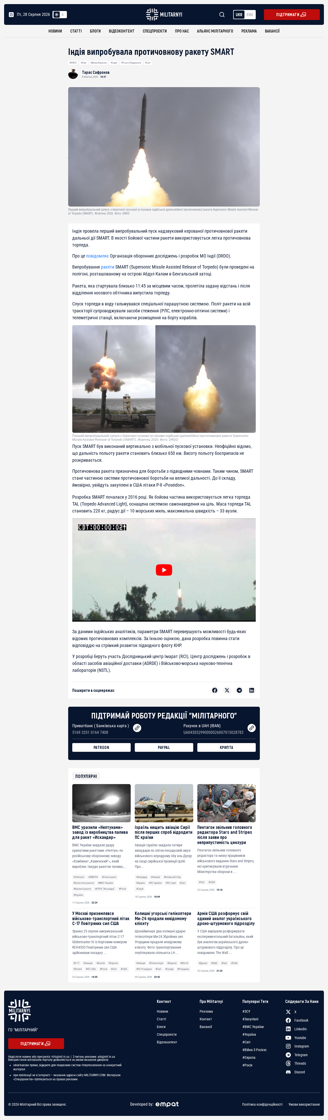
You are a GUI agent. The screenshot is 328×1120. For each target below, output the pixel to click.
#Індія (114, 62)
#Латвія (78, 969)
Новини (55, 30)
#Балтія (101, 963)
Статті (76, 30)
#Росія (122, 888)
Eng (250, 14)
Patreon (101, 747)
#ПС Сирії (171, 882)
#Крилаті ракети (82, 888)
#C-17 (76, 963)
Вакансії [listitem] (206, 1027)
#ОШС (214, 963)
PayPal (164, 747)
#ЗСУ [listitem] (246, 1011)
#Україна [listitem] (249, 1034)
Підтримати (287, 14)
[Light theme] (57, 15)
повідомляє (97, 256)
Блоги (95, 30)
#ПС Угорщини (144, 969)
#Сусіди (169, 969)
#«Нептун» (79, 877)
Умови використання (304, 1104)
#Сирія (140, 888)
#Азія (83, 62)
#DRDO (73, 62)
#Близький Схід (172, 877)
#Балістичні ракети (84, 882)
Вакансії (272, 30)
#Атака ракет (109, 877)
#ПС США (91, 969)
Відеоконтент (122, 30)
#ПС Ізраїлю (155, 882)
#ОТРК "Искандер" (105, 888)
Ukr (239, 14)
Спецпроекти (155, 30)
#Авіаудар (141, 877)
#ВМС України (105, 882)
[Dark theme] (63, 15)
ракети (107, 267)
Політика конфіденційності (262, 1104)
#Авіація (155, 877)
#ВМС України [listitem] (253, 1027)
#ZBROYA (93, 877)
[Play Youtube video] (164, 570)
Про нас (182, 30)
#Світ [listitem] (246, 1042)
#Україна (78, 894)
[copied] (137, 728)
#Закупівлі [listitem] (250, 1019)
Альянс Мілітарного (215, 30)
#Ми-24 (184, 963)
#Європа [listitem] (248, 1057)
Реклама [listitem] (206, 1011)
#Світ (148, 62)
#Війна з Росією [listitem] (254, 1050)
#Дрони (203, 963)
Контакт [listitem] (206, 1019)
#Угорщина (183, 969)
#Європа (113, 963)
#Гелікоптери (156, 963)
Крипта (226, 747)
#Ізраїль (140, 882)
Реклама (249, 30)
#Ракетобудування (131, 62)
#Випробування (98, 62)
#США (212, 882)
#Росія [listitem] (247, 1065)
